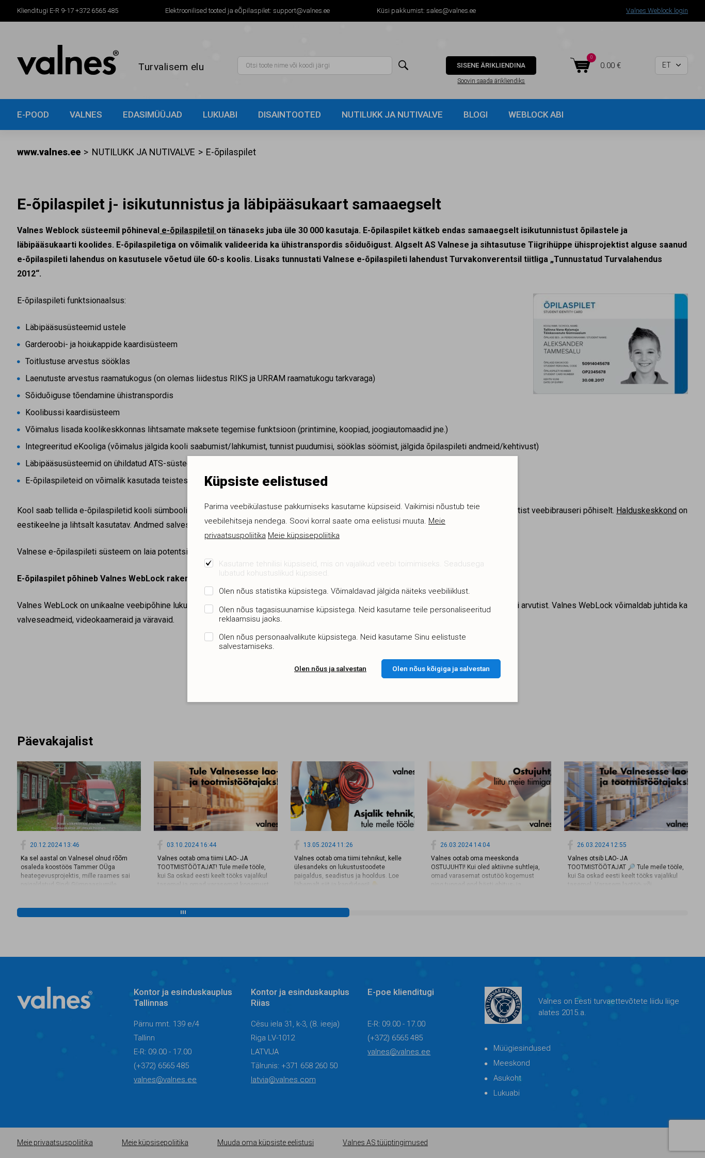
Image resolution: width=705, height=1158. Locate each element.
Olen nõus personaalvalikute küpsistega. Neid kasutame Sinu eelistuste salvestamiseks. (342, 641)
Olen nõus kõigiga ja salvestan (441, 668)
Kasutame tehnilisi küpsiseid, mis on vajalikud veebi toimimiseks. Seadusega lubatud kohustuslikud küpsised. (351, 568)
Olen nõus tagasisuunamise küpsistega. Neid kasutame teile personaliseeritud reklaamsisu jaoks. (355, 614)
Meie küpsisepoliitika (304, 535)
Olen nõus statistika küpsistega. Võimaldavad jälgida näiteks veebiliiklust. (344, 591)
